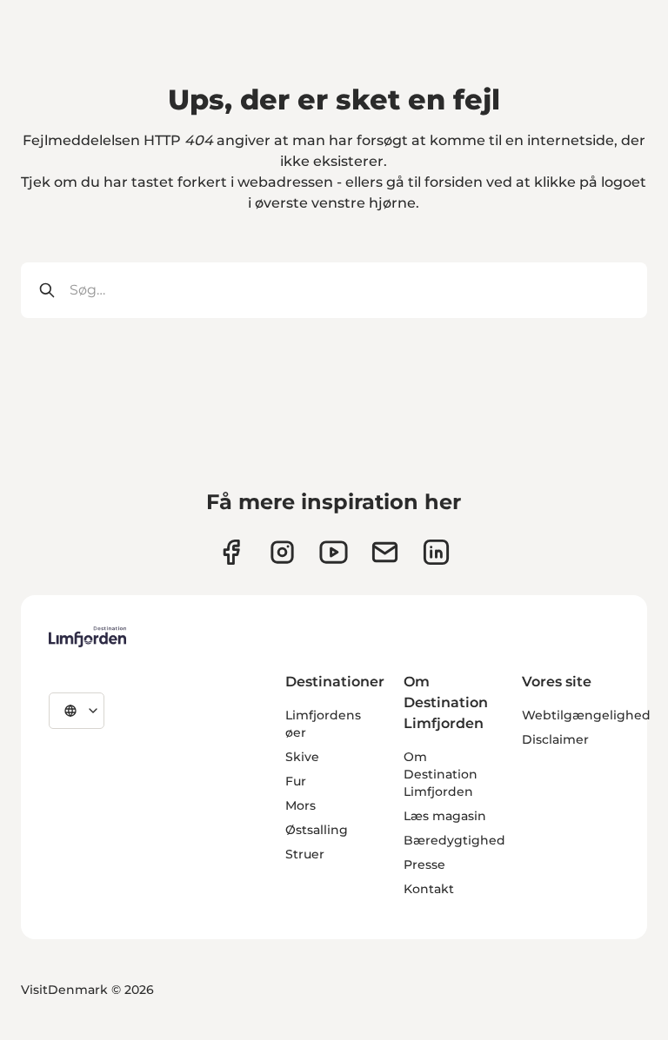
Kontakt (429, 889)
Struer (304, 854)
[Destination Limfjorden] (87, 636)
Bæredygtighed (454, 840)
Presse (424, 864)
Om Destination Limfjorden (441, 774)
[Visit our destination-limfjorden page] (436, 552)
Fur (295, 781)
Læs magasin (445, 816)
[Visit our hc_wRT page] (385, 552)
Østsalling (316, 830)
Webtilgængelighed (586, 715)
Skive (302, 757)
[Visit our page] (231, 552)
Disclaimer (555, 739)
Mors (300, 805)
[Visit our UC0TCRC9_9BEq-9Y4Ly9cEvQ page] (333, 552)
